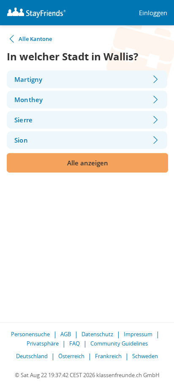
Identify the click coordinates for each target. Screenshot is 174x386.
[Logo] (36, 13)
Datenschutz (97, 334)
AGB (65, 334)
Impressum (138, 334)
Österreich (71, 356)
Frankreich (108, 356)
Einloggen (153, 13)
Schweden (145, 356)
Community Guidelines (119, 343)
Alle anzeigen (87, 163)
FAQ (74, 343)
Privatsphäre (43, 343)
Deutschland (32, 356)
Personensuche (30, 334)
